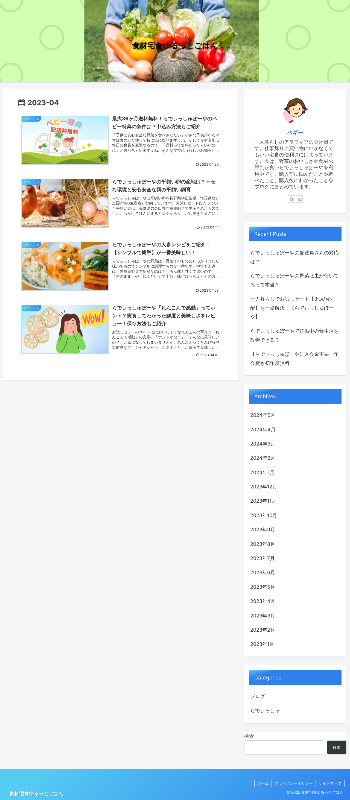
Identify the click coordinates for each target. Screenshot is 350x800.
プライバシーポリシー (294, 783)
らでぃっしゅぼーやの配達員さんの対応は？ (294, 257)
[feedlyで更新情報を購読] (291, 199)
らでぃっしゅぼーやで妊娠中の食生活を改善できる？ (294, 335)
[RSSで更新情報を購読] (299, 199)
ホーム (263, 783)
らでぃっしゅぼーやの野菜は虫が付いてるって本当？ (294, 280)
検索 (249, 736)
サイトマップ (330, 783)
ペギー (295, 132)
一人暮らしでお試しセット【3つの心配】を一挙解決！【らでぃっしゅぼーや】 (292, 308)
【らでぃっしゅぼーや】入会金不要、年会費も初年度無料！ (294, 358)
